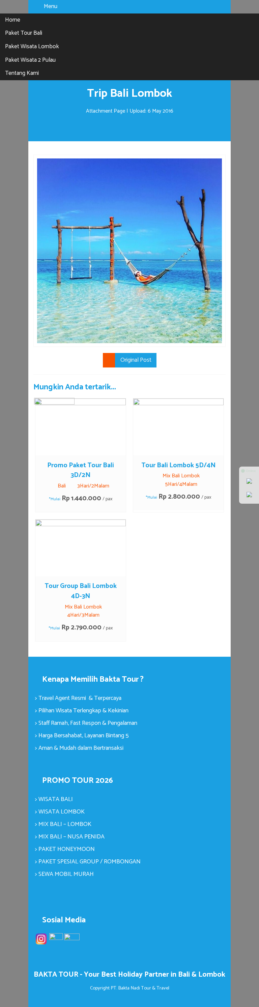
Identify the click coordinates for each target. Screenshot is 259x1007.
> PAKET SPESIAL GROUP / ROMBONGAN (88, 862)
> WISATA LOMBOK (60, 812)
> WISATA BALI (54, 799)
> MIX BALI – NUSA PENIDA (70, 837)
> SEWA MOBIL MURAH (64, 874)
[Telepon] (249, 495)
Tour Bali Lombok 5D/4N (178, 465)
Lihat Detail (87, 426)
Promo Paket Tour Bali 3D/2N (80, 470)
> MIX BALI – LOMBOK (63, 824)
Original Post (135, 360)
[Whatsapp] (249, 482)
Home (12, 20)
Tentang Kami (22, 73)
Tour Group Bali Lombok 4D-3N (81, 591)
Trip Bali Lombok (129, 93)
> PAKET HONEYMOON (65, 849)
